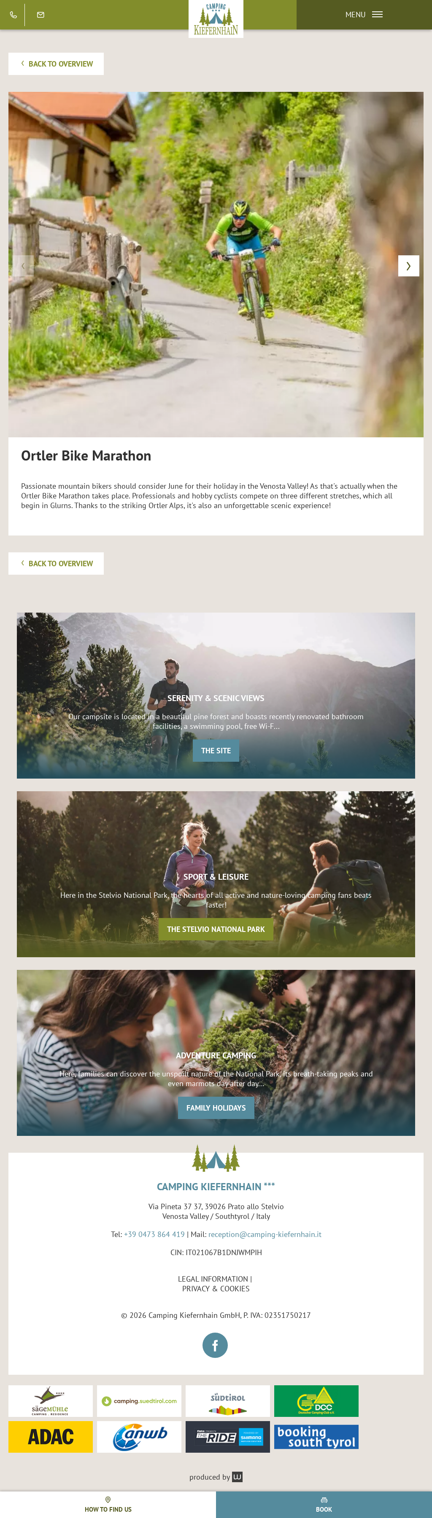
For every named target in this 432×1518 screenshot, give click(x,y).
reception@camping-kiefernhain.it (264, 1234)
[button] (360, 14)
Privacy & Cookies (216, 1288)
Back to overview (60, 64)
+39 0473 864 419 (154, 1234)
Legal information (213, 1279)
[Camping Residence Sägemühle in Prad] (50, 1401)
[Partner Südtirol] (228, 1401)
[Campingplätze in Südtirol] (139, 1401)
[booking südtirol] (316, 1437)
